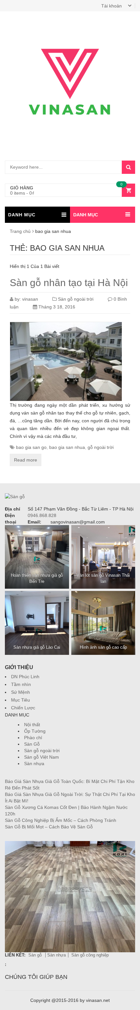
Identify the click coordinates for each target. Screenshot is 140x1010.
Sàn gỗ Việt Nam (41, 757)
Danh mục (85, 214)
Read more (25, 460)
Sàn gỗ (35, 955)
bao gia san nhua (67, 447)
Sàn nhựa (34, 763)
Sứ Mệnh (20, 692)
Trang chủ (20, 231)
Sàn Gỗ (32, 744)
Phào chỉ (33, 737)
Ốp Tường (35, 731)
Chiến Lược (23, 707)
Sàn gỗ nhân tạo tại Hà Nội (69, 282)
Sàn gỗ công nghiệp (90, 955)
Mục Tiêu (20, 700)
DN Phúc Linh (25, 676)
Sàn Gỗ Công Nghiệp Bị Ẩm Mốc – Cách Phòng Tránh (60, 820)
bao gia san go (31, 447)
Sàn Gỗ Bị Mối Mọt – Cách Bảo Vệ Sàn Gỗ (49, 826)
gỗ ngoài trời (101, 447)
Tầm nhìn (21, 684)
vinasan (30, 299)
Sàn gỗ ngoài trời (75, 299)
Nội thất (32, 724)
